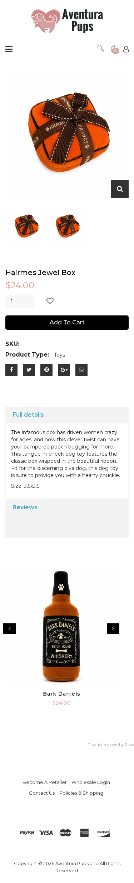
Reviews (25, 507)
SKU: (12, 343)
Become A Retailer (45, 782)
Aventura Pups (72, 863)
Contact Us (42, 793)
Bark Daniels (61, 694)
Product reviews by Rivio (111, 744)
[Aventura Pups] (67, 21)
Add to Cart (67, 322)
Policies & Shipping (81, 793)
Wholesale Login (90, 782)
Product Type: (27, 354)
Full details (28, 414)
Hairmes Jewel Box (40, 272)
